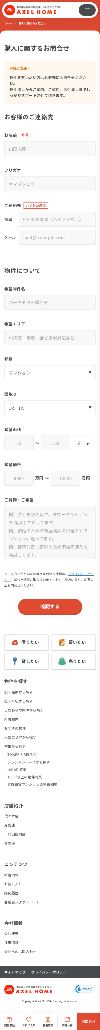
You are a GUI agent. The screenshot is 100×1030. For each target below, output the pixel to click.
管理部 (9, 843)
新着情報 (11, 874)
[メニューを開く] (87, 10)
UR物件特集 (16, 769)
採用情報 (11, 942)
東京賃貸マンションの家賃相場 (32, 784)
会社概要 (11, 933)
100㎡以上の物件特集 (24, 776)
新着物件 (11, 719)
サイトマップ (15, 972)
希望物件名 (14, 288)
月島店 (9, 825)
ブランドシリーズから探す (28, 762)
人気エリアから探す (20, 737)
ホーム (8, 23)
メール (10, 237)
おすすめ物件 (15, 728)
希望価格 (12, 464)
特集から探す (15, 746)
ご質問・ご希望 (19, 499)
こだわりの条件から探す (23, 710)
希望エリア (14, 323)
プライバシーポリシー (49, 972)
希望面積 (12, 429)
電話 (8, 219)
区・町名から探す (18, 701)
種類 (8, 359)
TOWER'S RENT (20, 754)
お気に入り (13, 883)
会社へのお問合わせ (20, 951)
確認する (50, 606)
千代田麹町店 (15, 834)
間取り (10, 394)
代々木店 (11, 815)
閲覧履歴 (11, 892)
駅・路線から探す (18, 692)
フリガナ (12, 170)
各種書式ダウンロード (22, 901)
